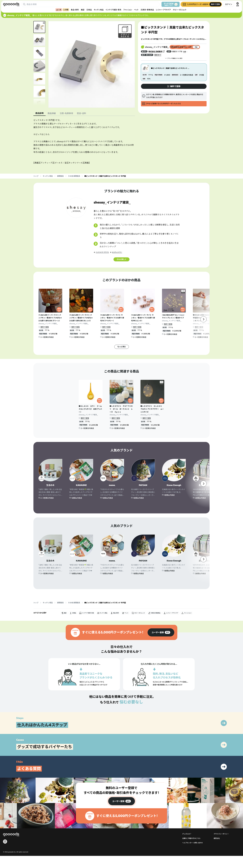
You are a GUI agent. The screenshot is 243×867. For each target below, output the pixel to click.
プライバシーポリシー (221, 834)
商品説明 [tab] (39, 113)
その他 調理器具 (74, 176)
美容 (82, 9)
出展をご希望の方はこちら (191, 838)
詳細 (184, 51)
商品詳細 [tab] (52, 113)
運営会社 (217, 838)
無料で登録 (44, 327)
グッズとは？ (186, 834)
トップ (35, 176)
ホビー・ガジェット (180, 9)
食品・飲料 (75, 9)
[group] (161, 632)
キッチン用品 (99, 9)
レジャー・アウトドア (163, 9)
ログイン (228, 4)
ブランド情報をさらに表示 (174, 58)
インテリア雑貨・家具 (113, 9)
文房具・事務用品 (147, 9)
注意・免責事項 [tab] (66, 113)
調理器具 (60, 176)
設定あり (157, 55)
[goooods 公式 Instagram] (5, 841)
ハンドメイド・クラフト (102, 252)
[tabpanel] (84, 141)
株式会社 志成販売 (155, 51)
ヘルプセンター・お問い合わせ (192, 843)
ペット (136, 9)
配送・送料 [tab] (81, 113)
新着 (66, 10)
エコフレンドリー (117, 252)
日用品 (89, 9)
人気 (59, 10)
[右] (203, 319)
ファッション (127, 9)
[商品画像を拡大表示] (91, 64)
